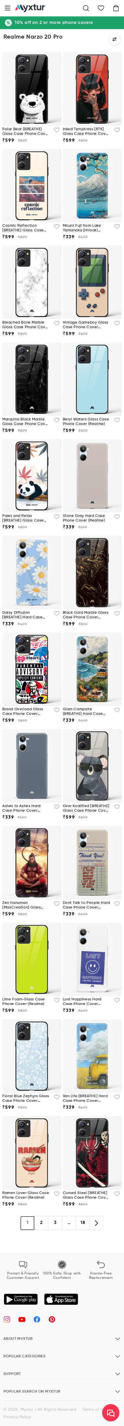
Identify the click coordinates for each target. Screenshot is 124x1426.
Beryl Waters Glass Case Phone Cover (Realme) (86, 422)
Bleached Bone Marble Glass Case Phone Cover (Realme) (25, 325)
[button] (7, 8)
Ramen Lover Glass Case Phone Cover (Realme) (25, 1195)
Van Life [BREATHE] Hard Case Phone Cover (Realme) (85, 1098)
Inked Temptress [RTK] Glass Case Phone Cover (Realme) (86, 131)
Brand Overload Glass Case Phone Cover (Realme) (22, 711)
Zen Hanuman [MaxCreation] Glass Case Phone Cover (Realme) (21, 905)
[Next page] (97, 1223)
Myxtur (27, 1410)
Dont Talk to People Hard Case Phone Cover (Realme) (86, 905)
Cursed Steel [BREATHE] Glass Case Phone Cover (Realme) (86, 1195)
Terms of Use (95, 1410)
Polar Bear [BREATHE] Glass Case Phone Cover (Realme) (25, 131)
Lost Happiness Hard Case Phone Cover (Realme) (82, 1002)
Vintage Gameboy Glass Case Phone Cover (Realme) (86, 325)
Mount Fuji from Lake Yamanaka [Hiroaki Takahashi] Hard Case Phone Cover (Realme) (84, 228)
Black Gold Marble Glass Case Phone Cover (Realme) (86, 615)
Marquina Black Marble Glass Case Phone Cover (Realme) (25, 422)
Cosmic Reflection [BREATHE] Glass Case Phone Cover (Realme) (23, 228)
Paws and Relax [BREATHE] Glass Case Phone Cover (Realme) (23, 518)
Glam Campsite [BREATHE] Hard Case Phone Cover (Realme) (84, 711)
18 (82, 1223)
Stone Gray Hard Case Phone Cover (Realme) (84, 518)
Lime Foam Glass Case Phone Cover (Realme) (23, 1002)
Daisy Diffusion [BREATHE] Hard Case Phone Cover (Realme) (23, 615)
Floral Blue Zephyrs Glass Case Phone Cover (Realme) (25, 1098)
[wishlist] (56, 131)
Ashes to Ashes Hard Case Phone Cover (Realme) (21, 808)
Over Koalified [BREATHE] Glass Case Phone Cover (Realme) (86, 808)
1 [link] (28, 1223)
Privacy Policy (17, 1417)
